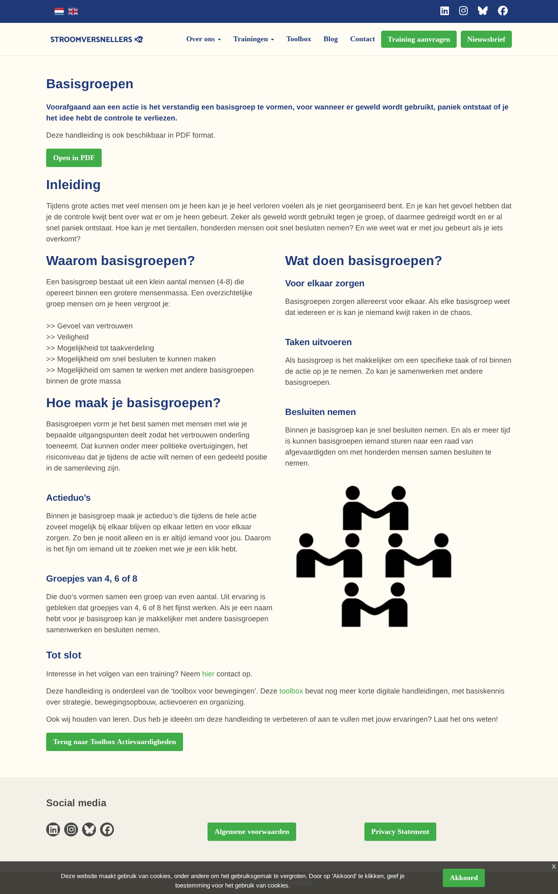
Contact (362, 39)
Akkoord (464, 878)
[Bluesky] (483, 11)
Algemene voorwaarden (251, 831)
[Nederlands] (59, 11)
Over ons (201, 39)
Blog (331, 39)
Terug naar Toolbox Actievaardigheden (114, 742)
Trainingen (251, 39)
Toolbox (298, 39)
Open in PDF (74, 158)
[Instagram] (463, 11)
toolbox (291, 691)
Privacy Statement (400, 831)
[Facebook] (503, 11)
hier (208, 674)
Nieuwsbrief (486, 39)
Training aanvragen (419, 39)
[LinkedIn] (444, 11)
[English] (73, 11)
